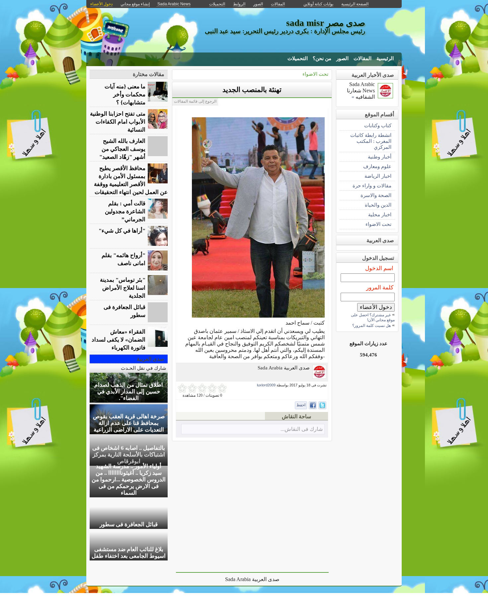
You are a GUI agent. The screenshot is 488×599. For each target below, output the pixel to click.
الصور (342, 58)
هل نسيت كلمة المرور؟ (371, 325)
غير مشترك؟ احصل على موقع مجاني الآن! (373, 317)
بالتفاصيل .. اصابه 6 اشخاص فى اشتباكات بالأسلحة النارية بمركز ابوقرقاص (128, 454)
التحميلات (297, 58)
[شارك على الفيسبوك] (313, 405)
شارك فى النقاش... (302, 429)
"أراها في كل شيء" (122, 231)
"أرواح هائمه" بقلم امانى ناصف (123, 259)
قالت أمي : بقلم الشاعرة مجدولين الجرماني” (125, 211)
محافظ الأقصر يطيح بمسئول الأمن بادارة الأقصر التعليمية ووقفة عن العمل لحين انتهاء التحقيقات (131, 180)
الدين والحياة (378, 205)
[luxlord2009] (319, 377)
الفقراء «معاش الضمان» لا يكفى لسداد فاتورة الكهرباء (118, 340)
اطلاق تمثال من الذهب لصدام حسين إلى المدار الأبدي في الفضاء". (128, 391)
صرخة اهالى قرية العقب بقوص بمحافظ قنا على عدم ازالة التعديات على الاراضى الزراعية (129, 423)
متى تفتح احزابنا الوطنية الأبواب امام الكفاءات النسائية (117, 122)
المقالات (362, 58)
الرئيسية (385, 58)
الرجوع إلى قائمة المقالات (195, 101)
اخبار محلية (379, 214)
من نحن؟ (322, 58)
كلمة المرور (379, 287)
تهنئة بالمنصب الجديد (252, 90)
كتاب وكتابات (377, 125)
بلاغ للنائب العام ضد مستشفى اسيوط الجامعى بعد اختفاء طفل (129, 552)
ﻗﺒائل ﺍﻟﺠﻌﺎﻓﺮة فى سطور (124, 311)
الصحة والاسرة (376, 195)
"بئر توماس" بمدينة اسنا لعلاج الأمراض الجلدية (122, 288)
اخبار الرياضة (378, 176)
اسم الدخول (379, 268)
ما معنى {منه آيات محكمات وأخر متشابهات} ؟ (125, 94)
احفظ (300, 405)
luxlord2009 (266, 385)
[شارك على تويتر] (322, 405)
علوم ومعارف (377, 166)
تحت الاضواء (315, 74)
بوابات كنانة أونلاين (318, 4)
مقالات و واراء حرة (372, 185)
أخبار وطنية (379, 156)
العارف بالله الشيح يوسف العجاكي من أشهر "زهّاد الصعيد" (122, 149)
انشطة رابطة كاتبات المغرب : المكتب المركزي (370, 141)
